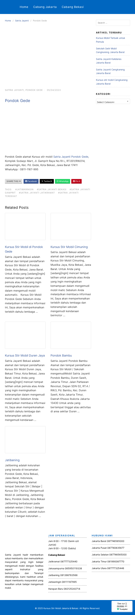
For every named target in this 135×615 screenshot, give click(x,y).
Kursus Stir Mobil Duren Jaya (25, 355)
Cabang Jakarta (45, 7)
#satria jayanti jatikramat (37, 192)
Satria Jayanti (22, 20)
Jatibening (12, 460)
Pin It (77, 181)
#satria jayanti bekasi (51, 189)
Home (24, 7)
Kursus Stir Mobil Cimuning (69, 247)
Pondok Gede (34, 90)
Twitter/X (47, 181)
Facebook (32, 181)
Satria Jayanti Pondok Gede (70, 156)
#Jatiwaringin (24, 189)
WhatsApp (63, 181)
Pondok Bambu (61, 355)
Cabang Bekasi (73, 7)
